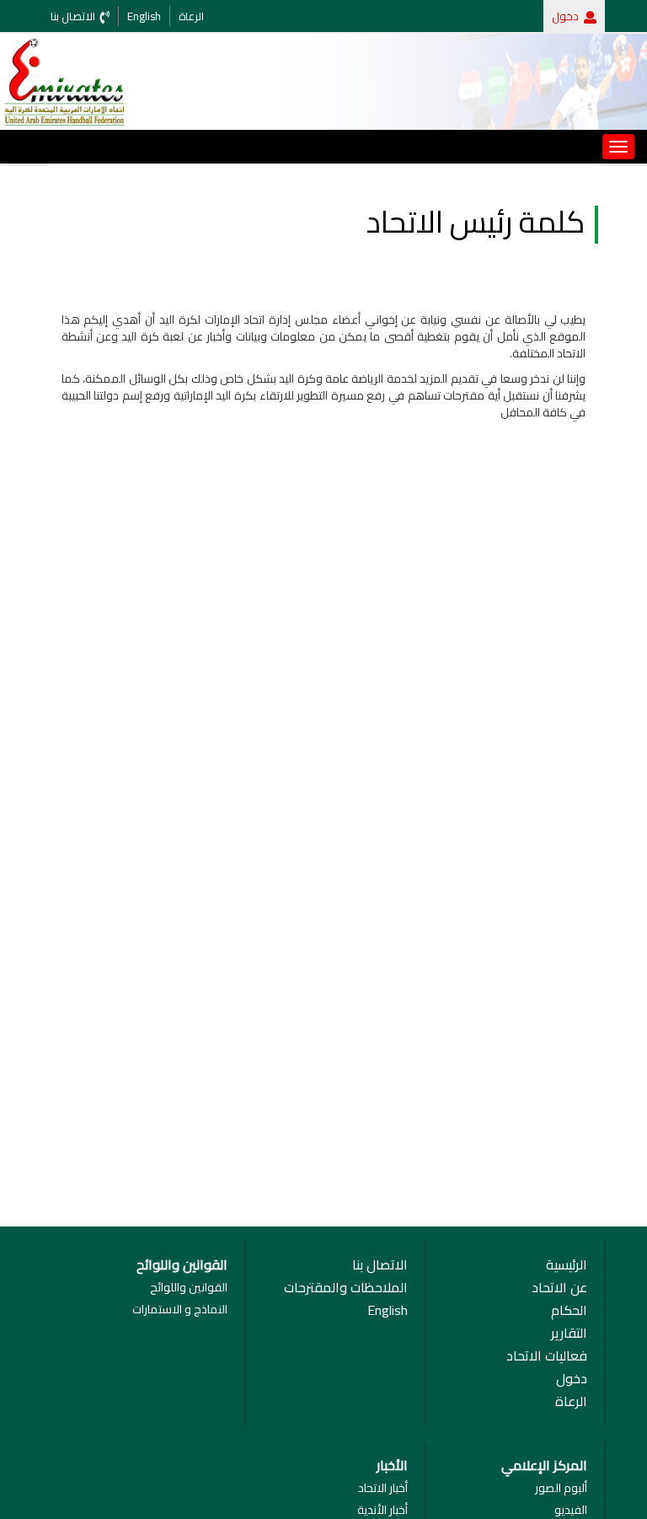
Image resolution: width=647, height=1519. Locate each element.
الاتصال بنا (380, 1264)
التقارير (569, 1333)
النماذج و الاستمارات (179, 1309)
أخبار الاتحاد (383, 1488)
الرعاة (571, 1401)
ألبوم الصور (561, 1488)
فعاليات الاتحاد (546, 1356)
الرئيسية (566, 1264)
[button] (590, 16)
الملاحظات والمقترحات (346, 1287)
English (387, 1310)
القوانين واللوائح (188, 1287)
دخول (565, 16)
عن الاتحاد (559, 1287)
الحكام (569, 1310)
